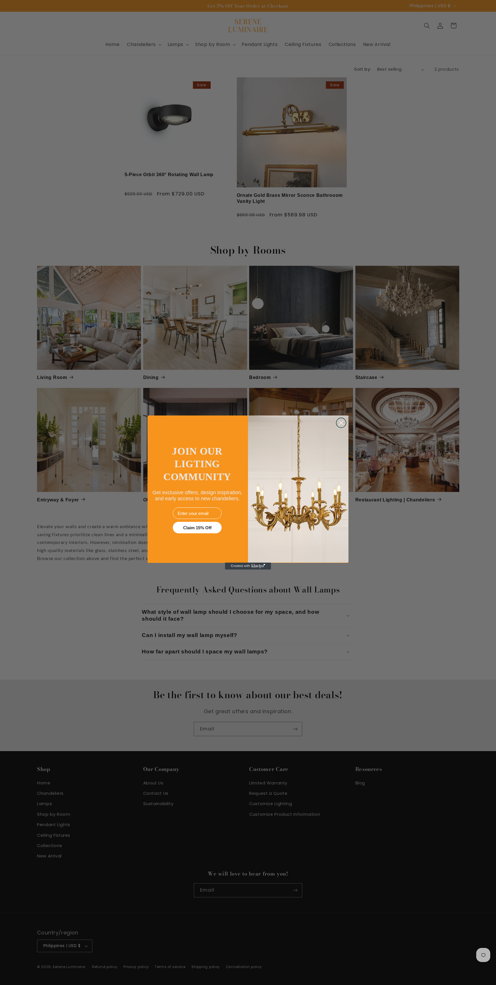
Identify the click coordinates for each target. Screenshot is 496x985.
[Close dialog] (341, 423)
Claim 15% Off (197, 527)
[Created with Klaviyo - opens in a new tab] (248, 566)
